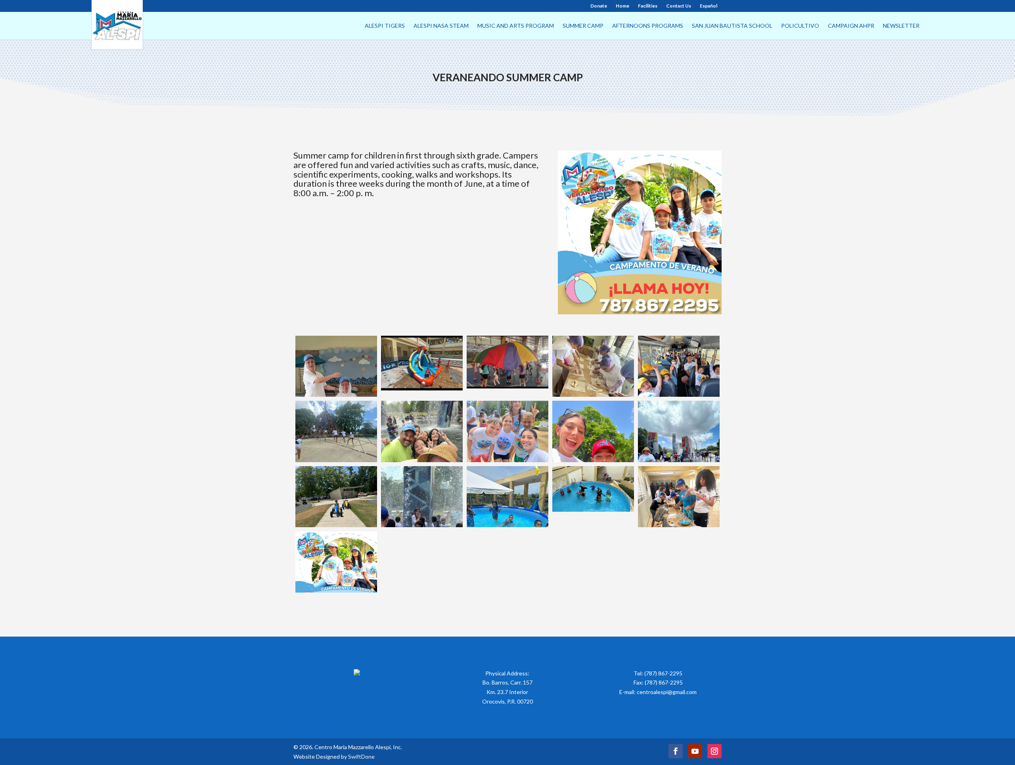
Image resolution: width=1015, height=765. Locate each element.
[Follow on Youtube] (695, 751)
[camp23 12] (679, 366)
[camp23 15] (422, 366)
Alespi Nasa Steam (441, 26)
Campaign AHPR (851, 26)
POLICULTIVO (800, 26)
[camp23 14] (507, 366)
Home (622, 6)
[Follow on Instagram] (714, 751)
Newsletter (901, 26)
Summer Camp (583, 26)
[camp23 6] (336, 497)
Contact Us (678, 6)
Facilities (647, 6)
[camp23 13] (593, 366)
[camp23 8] (593, 431)
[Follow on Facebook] (675, 751)
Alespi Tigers (385, 26)
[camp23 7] (679, 431)
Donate (598, 6)
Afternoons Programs (647, 26)
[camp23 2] (679, 497)
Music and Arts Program (515, 26)
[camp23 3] (593, 497)
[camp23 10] (422, 431)
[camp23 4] (507, 497)
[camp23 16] (336, 366)
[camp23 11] (336, 431)
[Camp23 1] (336, 562)
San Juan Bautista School (732, 26)
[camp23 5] (422, 497)
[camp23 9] (507, 431)
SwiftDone (361, 756)
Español (708, 6)
